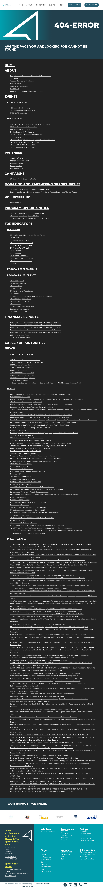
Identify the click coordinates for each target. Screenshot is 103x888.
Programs (41, 5)
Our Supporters (16, 166)
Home (20, 5)
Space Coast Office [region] (11, 865)
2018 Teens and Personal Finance (23, 375)
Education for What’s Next (20, 397)
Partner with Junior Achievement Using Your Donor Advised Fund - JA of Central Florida (43, 192)
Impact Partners (16, 168)
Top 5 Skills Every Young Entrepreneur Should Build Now (31, 440)
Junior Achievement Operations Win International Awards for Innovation (37, 624)
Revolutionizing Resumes (19, 500)
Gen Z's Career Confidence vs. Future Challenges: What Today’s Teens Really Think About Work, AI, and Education (53, 420)
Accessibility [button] (38, 883)
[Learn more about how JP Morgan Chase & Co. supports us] (59, 817)
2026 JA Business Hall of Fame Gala (23, 127)
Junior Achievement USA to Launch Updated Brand (30, 665)
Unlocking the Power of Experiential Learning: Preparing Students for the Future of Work (44, 433)
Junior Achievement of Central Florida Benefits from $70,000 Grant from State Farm (42, 575)
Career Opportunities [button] (46, 863)
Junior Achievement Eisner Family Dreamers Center (30, 218)
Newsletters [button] (46, 867)
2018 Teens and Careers (19, 370)
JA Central (14, 78)
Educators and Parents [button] (67, 830)
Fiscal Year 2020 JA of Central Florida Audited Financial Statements (35, 332)
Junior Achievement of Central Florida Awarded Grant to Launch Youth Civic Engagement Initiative (47, 560)
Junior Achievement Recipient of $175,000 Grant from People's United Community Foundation (46, 743)
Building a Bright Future (19, 497)
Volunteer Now (16, 203)
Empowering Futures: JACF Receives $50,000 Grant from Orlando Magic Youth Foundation (44, 422)
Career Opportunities (25, 343)
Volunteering (17, 197)
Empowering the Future (19, 505)
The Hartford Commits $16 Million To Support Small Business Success (36, 670)
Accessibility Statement (19, 86)
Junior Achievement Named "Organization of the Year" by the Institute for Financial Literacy (45, 673)
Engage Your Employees (19, 161)
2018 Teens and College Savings (22, 373)
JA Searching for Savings (19, 301)
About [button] (44, 850)
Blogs (11, 388)
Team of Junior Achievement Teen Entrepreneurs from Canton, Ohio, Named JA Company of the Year (49, 699)
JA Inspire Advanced (18, 250)
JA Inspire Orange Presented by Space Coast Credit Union (32, 140)
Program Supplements (21, 275)
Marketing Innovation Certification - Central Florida (29, 91)
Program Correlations (22, 269)
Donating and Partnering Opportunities (42, 184)
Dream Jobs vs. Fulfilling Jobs (21, 469)
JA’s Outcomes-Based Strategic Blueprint (26, 402)
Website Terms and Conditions (21, 81)
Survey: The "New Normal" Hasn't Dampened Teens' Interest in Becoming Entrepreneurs (44, 676)
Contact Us (14, 89)
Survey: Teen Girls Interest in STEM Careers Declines (30, 701)
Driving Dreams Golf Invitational (22, 132)
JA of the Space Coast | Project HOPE (24, 216)
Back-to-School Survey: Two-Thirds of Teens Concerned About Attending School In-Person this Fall (48, 634)
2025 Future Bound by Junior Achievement (26, 438)
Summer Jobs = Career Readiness (23, 453)
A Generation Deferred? (19, 466)
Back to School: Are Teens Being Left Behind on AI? (30, 428)
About (29, 5)
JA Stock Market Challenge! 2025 (23, 147)
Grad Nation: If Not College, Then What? (25, 451)
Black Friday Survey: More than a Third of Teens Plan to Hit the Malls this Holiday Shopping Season (47, 678)
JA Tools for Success (18, 283)
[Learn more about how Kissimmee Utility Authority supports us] (75, 817)
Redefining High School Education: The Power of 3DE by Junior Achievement (39, 417)
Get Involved (92, 5)
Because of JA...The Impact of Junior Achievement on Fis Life (33, 461)
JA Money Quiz (16, 286)
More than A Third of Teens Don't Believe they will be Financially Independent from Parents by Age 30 (49, 627)
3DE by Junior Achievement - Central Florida (27, 213)
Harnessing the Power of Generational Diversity (28, 502)
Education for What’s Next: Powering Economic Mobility (31, 407)
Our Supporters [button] (86, 836)
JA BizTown (14, 238)
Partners (13, 153)
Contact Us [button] (10, 857)
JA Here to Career (17, 288)
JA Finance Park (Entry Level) (21, 245)
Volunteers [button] (46, 829)
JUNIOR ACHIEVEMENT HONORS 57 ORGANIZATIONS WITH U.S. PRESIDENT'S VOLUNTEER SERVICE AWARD (52, 737)
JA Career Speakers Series (20, 240)
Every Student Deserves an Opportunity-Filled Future (30, 76)
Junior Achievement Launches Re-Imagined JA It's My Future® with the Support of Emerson (45, 611)
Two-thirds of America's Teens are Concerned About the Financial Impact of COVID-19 (43, 658)
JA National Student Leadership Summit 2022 (27, 533)
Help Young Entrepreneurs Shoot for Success (27, 471)
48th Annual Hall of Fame (20, 129)
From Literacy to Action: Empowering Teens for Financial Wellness (35, 458)
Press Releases (16, 539)
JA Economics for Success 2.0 (21, 243)
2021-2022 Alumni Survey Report (22, 378)
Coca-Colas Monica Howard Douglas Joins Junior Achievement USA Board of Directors (43, 717)
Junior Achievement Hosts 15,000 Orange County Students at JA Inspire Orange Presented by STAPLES (49, 585)
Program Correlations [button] (65, 839)
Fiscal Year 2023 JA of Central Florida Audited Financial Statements (35, 325)
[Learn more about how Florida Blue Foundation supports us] (11, 817)
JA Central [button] (29, 886)
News (62, 5)
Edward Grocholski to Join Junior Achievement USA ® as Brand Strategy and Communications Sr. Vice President (52, 761)
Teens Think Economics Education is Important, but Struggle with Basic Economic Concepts (45, 681)
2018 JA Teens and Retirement (22, 367)
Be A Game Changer (18, 520)
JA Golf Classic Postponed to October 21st (26, 135)
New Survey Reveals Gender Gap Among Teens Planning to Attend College (39, 755)
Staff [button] (43, 852)
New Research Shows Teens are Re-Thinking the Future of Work (34, 513)
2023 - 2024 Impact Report (20, 338)
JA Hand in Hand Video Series (21, 291)
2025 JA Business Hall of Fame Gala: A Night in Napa (30, 124)
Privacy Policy (15, 83)
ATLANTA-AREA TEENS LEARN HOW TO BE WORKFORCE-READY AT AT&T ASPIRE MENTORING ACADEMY (51, 663)
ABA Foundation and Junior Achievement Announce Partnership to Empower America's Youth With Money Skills (53, 601)
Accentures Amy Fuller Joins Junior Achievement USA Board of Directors (38, 696)
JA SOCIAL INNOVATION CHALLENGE (24, 142)
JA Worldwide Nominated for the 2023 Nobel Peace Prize (32, 518)
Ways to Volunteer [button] (48, 831)
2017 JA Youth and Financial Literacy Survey (26, 362)
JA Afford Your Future (18, 312)
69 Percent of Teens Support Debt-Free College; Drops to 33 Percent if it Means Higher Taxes (46, 609)
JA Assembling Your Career (20, 299)
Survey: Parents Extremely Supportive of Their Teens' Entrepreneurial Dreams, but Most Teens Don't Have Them (53, 745)
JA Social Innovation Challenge (22, 258)
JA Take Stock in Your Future (21, 261)
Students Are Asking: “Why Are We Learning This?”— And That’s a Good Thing (39, 425)
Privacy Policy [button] (27, 883)
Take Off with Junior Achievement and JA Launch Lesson (32, 487)
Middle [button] (63, 856)
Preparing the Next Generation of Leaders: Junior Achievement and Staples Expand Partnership (46, 399)
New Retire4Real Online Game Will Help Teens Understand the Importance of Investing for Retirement (49, 655)
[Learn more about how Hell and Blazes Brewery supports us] (27, 817)
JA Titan (13, 263)
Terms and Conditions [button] (13, 883)
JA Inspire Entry (16, 253)
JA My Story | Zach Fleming (20, 515)
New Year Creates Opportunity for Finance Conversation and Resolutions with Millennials (44, 758)
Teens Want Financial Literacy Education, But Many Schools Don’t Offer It (38, 446)
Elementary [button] (65, 854)
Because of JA (15, 474)
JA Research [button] (46, 857)
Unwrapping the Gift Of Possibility (23, 479)
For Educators (18, 224)
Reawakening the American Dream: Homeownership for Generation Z (37, 448)
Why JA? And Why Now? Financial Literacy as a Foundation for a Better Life (38, 525)
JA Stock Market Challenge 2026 (22, 111)
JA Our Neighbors (17, 281)
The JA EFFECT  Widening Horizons (23, 523)
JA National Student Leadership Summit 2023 (27, 510)
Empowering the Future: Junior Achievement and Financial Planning (36, 489)
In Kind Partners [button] (86, 838)
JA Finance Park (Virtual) (19, 248)
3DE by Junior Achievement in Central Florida (27, 235)
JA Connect (14, 293)
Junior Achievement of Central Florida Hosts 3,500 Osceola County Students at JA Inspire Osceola (47, 578)
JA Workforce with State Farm (21, 435)
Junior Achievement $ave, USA (22, 306)
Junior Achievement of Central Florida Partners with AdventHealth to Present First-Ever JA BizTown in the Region (53, 410)
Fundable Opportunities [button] (85, 832)
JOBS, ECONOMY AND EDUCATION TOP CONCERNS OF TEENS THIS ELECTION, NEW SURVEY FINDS (49, 789)
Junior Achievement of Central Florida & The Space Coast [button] (88, 854)
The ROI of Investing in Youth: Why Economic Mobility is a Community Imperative (41, 415)
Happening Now (16, 412)
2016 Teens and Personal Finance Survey (25, 360)
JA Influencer (15, 304)
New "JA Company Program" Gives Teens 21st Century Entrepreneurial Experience (41, 748)
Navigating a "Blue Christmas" (21, 484)
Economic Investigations (19, 309)
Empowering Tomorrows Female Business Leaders (29, 492)
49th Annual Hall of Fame (20, 108)
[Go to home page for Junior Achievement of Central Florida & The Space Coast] (8, 5)
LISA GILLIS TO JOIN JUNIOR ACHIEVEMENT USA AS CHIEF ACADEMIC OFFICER (41, 792)
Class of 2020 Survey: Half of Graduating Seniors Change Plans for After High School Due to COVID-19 (48, 565)
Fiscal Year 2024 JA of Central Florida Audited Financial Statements (35, 322)
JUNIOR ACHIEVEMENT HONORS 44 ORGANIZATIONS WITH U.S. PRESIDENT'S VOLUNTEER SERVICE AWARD (52, 668)
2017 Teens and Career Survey (21, 365)
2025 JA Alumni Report (19, 380)
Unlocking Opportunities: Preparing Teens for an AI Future (32, 456)
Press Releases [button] (47, 859)
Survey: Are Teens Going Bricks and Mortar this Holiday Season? (34, 740)
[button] (32, 5)
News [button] (43, 869)
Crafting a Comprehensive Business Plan (25, 482)
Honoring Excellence (18, 430)
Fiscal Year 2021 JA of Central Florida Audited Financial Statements (35, 330)
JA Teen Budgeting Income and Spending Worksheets (31, 296)
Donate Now (74, 5)
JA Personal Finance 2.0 (19, 256)
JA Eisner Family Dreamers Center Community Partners (31, 189)
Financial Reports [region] (87, 841)
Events (52, 5)
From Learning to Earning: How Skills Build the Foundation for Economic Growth (41, 394)
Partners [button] (84, 829)
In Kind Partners (16, 163)
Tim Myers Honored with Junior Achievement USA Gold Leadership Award (38, 588)
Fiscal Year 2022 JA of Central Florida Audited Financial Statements (35, 327)
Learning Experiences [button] (66, 851)
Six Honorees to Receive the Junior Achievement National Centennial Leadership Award (44, 709)
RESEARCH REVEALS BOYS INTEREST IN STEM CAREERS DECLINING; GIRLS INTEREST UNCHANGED (49, 735)
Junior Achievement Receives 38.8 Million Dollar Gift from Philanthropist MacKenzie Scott (44, 616)
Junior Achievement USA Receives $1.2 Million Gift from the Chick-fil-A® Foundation (42, 694)
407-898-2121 (10, 876)
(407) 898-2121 (11, 859)
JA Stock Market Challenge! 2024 (23, 145)
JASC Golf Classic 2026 (18, 113)
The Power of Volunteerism (20, 476)
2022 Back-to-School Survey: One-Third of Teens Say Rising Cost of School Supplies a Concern (46, 531)
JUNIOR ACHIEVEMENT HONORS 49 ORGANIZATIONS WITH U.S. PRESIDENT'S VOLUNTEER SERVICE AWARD (52, 647)
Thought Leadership (20, 354)
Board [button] (43, 855)
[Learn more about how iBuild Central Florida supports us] (43, 817)
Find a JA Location (87, 859)
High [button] (62, 859)
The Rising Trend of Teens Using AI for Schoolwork (29, 507)
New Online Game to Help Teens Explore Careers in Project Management (38, 660)
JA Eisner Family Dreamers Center (23, 179)
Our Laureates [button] (47, 871)
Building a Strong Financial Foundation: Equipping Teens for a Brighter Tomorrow (41, 443)
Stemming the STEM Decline (21, 464)
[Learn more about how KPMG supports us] (91, 817)
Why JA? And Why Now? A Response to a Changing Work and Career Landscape (41, 528)
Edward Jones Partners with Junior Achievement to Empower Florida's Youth (39, 567)
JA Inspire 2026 (16, 137)
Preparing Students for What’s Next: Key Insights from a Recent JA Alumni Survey (41, 404)
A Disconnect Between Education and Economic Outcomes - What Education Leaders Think (45, 383)
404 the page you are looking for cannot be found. (46, 48)
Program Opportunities (27, 208)
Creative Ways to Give (18, 158)
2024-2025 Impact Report (20, 335)
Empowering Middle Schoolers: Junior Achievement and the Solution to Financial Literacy (44, 495)
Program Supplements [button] (66, 834)
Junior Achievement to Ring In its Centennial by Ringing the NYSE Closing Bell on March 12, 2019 (46, 614)
